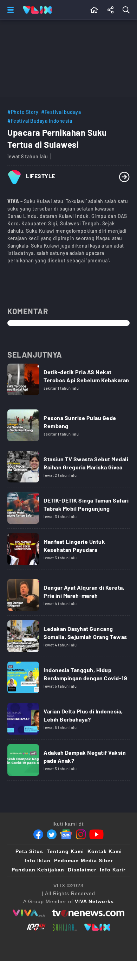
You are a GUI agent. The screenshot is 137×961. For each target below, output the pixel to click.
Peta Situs (29, 851)
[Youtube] (96, 834)
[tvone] (88, 913)
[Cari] (127, 10)
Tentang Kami (65, 851)
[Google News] (66, 834)
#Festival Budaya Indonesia (39, 121)
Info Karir (112, 869)
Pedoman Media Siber (83, 860)
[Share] (110, 10)
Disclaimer (82, 869)
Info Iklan (38, 860)
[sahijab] (65, 927)
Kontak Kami (104, 851)
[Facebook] (38, 834)
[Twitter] (52, 834)
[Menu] (9, 10)
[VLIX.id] (97, 927)
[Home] (37, 10)
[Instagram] (81, 834)
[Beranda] (94, 10)
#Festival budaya (61, 112)
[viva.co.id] (29, 913)
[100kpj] (36, 927)
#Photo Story (22, 112)
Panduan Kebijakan (38, 869)
